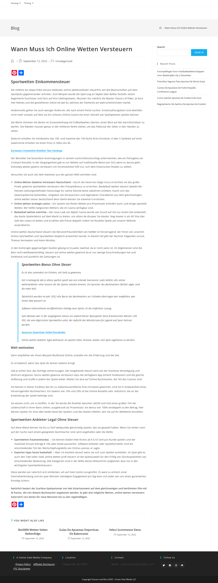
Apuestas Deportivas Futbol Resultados (44, 332)
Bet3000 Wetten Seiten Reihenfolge (33, 531)
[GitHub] (182, 565)
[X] (163, 565)
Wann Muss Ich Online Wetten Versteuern (186, 27)
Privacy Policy (23, 564)
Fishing (27, 3)
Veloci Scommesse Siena (125, 530)
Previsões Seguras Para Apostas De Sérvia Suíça (181, 81)
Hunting (14, 3)
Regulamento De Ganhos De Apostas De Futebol (181, 104)
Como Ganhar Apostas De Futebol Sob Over (179, 97)
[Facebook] (169, 565)
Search (161, 46)
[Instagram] (175, 565)
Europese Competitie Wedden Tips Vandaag (36, 150)
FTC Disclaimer (21, 568)
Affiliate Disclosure (44, 564)
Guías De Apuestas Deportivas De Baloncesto (79, 531)
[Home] (160, 27)
